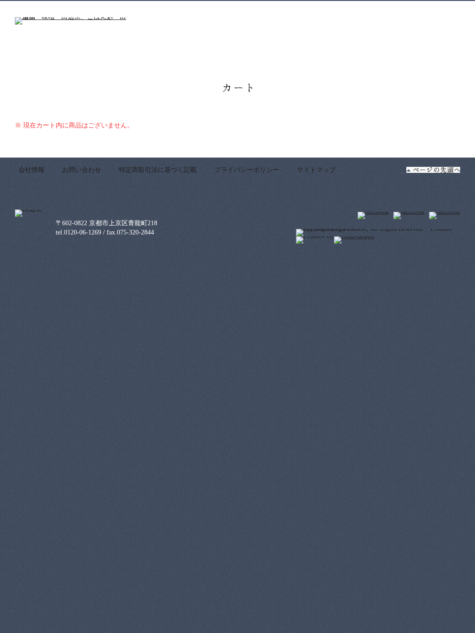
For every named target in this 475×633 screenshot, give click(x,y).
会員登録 (317, 9)
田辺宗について (217, 50)
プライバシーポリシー (246, 169)
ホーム (170, 50)
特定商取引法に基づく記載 (158, 169)
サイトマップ (316, 169)
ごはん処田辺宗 (379, 50)
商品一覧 (268, 50)
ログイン (357, 9)
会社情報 (32, 169)
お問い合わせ (81, 169)
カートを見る (420, 9)
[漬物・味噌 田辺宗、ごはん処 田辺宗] (70, 21)
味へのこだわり (318, 50)
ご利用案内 (433, 50)
